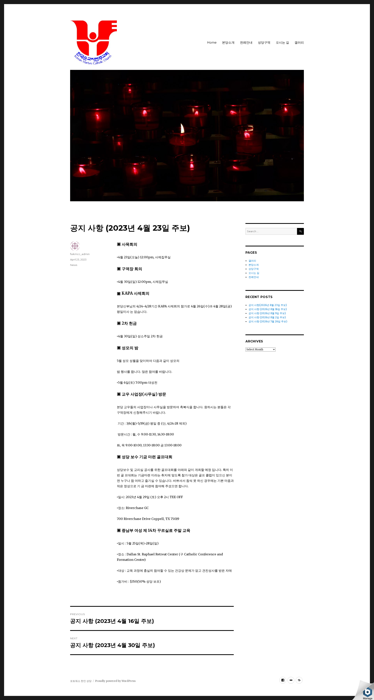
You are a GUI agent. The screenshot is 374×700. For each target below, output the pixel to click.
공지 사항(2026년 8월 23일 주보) (268, 305)
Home (212, 42)
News (73, 264)
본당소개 (228, 42)
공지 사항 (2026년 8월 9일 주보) (267, 313)
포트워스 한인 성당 (81, 681)
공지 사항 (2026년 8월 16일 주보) (268, 309)
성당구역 (264, 42)
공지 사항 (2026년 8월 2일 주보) (267, 317)
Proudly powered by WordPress (115, 681)
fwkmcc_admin (80, 254)
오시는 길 (282, 42)
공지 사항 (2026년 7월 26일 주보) (268, 321)
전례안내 (246, 42)
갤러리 (299, 42)
